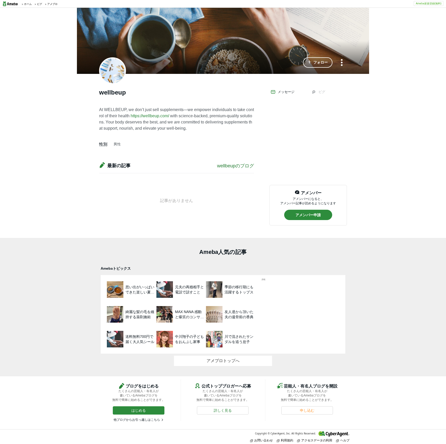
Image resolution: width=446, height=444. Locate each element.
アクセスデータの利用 (316, 440)
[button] (317, 62)
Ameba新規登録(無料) (428, 3)
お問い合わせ (263, 440)
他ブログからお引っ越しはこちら (137, 420)
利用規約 (287, 440)
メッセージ (286, 92)
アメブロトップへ (223, 361)
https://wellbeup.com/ (150, 116)
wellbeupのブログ (235, 165)
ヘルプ (344, 440)
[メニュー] (342, 62)
